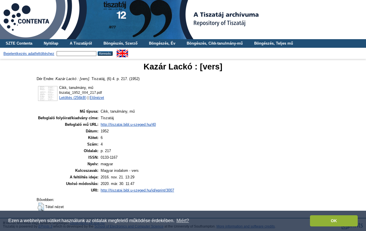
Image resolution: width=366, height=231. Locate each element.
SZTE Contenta (19, 43)
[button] (40, 207)
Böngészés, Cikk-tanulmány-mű (215, 43)
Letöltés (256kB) (72, 97)
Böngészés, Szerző (121, 43)
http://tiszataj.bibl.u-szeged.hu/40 (128, 124)
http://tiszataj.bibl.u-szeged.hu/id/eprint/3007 (137, 190)
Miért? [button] (182, 220)
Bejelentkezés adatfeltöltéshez (28, 53)
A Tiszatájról (81, 43)
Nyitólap (51, 43)
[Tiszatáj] (183, 19)
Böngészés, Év (162, 43)
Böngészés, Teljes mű (273, 43)
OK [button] (334, 220)
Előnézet (96, 97)
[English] (122, 52)
